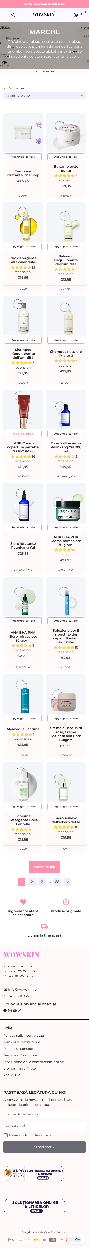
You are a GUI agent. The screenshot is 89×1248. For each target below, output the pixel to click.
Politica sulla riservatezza (23, 1035)
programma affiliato (19, 1068)
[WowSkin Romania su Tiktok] (20, 1011)
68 (57, 882)
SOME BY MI (65, 569)
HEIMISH (66, 195)
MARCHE (48, 71)
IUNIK (23, 289)
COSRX (23, 195)
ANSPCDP (11, 1075)
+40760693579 (18, 996)
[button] (65, 176)
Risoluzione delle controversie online (33, 1062)
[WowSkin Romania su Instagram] (10, 1011)
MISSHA (23, 476)
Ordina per (14, 88)
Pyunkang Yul (66, 476)
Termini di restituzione (21, 1042)
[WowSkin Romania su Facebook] (5, 1011)
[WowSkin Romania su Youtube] (15, 1011)
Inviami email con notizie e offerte (30, 1135)
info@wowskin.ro (20, 989)
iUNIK (66, 849)
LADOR (66, 289)
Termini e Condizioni (20, 1055)
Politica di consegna (19, 1049)
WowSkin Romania (56, 1232)
